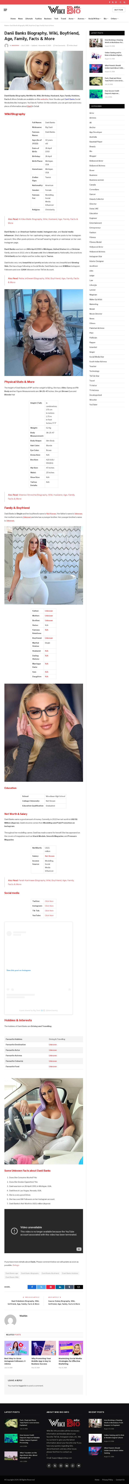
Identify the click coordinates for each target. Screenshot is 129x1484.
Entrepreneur (95, 228)
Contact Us (120, 1480)
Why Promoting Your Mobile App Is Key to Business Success (41, 1361)
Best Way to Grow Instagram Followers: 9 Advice (14, 1361)
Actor (71, 18)
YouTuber (93, 405)
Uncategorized (95, 395)
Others (114, 18)
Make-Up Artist (95, 299)
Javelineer (93, 266)
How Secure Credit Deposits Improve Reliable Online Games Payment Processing (113, 92)
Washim (15, 45)
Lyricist (92, 290)
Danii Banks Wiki (12, 1277)
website (44, 99)
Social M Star (94, 18)
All (90, 123)
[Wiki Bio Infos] (64, 10)
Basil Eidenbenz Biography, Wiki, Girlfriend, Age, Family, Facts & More (23, 1303)
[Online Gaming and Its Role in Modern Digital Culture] (96, 55)
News (20, 18)
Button (119, 10)
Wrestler (93, 400)
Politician (93, 338)
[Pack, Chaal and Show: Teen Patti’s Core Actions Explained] (96, 81)
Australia (93, 137)
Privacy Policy (107, 1480)
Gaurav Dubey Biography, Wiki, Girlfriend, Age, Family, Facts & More (64, 1303)
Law (91, 280)
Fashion (38, 18)
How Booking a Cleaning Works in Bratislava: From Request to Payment (114, 41)
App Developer (95, 132)
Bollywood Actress (97, 166)
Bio (105, 18)
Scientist (93, 347)
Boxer (91, 170)
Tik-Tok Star (94, 376)
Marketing (93, 304)
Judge (91, 275)
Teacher (92, 366)
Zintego (15, 1265)
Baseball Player (95, 142)
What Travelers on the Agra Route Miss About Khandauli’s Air (28, 1455)
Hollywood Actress (97, 252)
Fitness (92, 237)
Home (13, 18)
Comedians (94, 189)
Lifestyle (29, 18)
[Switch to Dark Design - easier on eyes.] (120, 2)
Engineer (93, 218)
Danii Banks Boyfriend (50, 1273)
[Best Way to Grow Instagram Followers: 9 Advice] (16, 1348)
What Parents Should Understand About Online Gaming (114, 66)
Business (48, 18)
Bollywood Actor (96, 161)
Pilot (91, 333)
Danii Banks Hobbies (70, 1273)
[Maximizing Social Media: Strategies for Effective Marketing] (71, 1348)
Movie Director (95, 314)
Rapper (92, 342)
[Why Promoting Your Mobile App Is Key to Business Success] (43, 1348)
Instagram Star (95, 256)
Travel (63, 18)
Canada (92, 185)
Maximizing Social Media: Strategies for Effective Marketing (70, 1361)
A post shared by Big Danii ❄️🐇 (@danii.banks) (38, 1010)
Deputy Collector (96, 199)
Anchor (92, 127)
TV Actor (93, 385)
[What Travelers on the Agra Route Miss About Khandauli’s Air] (11, 1455)
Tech (56, 18)
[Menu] (5, 10)
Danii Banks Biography (30, 1273)
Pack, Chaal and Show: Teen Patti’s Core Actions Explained (114, 79)
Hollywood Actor (96, 247)
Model (92, 309)
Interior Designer (96, 261)
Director (92, 204)
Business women (96, 180)
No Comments (60, 45)
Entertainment (95, 223)
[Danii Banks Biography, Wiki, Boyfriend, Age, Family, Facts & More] (43, 70)
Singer (92, 352)
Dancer (92, 194)
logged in (22, 1386)
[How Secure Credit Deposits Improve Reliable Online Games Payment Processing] (96, 94)
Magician (93, 295)
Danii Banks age (12, 1273)
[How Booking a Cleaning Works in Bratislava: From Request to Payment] (96, 43)
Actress (81, 18)
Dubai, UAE (93, 209)
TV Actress (94, 390)
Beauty (92, 146)
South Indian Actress (98, 361)
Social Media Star (96, 357)
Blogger (92, 156)
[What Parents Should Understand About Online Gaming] (96, 68)
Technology (94, 371)
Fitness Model (95, 242)
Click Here (49, 901)
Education (93, 213)
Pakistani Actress (96, 328)
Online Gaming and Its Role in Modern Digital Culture (113, 54)
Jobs (91, 271)
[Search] (124, 2)
